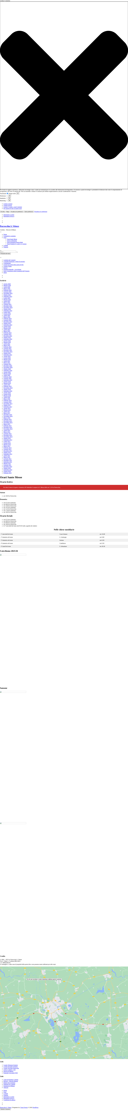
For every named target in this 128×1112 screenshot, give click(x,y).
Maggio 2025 (7, 299)
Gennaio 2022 (7, 348)
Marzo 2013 (6, 446)
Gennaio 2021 (7, 364)
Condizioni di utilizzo (9, 1100)
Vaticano (5, 1087)
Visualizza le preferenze (17, 211)
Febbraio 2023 (7, 332)
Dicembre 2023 (7, 321)
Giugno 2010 (7, 471)
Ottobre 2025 (7, 295)
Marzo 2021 (6, 362)
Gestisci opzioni (7, 204)
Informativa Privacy (8, 216)
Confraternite (7, 263)
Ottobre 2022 (7, 337)
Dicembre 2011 (7, 460)
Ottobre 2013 (7, 438)
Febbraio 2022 (7, 347)
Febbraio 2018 (7, 400)
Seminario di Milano (9, 1086)
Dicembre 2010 (7, 466)
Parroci (5, 268)
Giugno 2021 (7, 358)
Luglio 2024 (6, 312)
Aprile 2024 (6, 315)
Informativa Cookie (8, 214)
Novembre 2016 (7, 416)
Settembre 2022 (7, 339)
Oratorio (5, 247)
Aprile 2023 (6, 329)
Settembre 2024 (7, 310)
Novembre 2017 (7, 403)
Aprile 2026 (6, 287)
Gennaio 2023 (7, 334)
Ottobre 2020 (7, 369)
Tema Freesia (24, 1107)
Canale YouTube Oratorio (10, 1066)
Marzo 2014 (6, 432)
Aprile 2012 (6, 455)
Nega (7, 211)
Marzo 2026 (6, 288)
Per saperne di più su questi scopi (12, 208)
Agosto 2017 (7, 408)
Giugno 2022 (7, 340)
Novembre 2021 (7, 351)
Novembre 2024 (7, 307)
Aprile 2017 (6, 411)
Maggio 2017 (7, 410)
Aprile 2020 (6, 375)
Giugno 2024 (7, 314)
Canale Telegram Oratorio (10, 1065)
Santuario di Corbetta (9, 1084)
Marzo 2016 (6, 418)
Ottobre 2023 (7, 323)
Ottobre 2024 (7, 309)
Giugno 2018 (7, 394)
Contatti (5, 245)
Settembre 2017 (7, 407)
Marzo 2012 (6, 457)
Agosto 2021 (7, 356)
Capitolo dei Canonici (9, 260)
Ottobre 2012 (7, 452)
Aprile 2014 (6, 430)
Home (5, 234)
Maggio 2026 (7, 285)
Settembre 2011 (7, 462)
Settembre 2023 (7, 325)
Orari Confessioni (12, 240)
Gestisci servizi (7, 205)
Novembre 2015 (7, 422)
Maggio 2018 (7, 395)
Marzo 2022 (6, 345)
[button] (64, 95)
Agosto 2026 (7, 284)
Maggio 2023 (7, 328)
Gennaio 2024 (7, 320)
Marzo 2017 (6, 413)
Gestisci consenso (5, 1109)
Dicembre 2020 (7, 366)
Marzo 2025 (6, 303)
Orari (4, 237)
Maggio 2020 (7, 373)
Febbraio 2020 (7, 377)
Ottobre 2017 (7, 405)
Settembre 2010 (7, 470)
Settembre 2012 (7, 454)
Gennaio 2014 (7, 433)
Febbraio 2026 (7, 290)
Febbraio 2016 (7, 419)
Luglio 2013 (6, 441)
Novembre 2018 (7, 388)
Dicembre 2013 (7, 435)
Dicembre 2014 (7, 427)
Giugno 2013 (7, 443)
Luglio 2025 (6, 298)
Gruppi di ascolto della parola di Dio (13, 264)
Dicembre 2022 (7, 336)
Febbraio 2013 (7, 447)
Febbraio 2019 (7, 386)
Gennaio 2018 (7, 402)
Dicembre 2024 (7, 306)
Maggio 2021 (7, 359)
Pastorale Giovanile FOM (10, 1073)
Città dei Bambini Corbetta (10, 1079)
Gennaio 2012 (7, 459)
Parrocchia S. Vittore (9, 226)
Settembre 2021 (7, 355)
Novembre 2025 (7, 293)
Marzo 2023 (6, 331)
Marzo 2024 (6, 317)
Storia (5, 272)
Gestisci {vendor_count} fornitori (12, 207)
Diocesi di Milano (8, 1071)
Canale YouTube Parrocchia (11, 1068)
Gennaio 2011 (7, 465)
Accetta (3, 211)
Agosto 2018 (7, 392)
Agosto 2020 (7, 372)
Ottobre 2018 (7, 389)
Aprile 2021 (6, 361)
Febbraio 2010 (7, 473)
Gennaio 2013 (7, 449)
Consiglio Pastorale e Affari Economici (14, 261)
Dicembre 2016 (7, 414)
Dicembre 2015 (7, 421)
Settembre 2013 (7, 440)
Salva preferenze (29, 211)
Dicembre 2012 (7, 451)
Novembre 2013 (7, 436)
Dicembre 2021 (7, 350)
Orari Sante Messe (12, 239)
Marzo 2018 (6, 399)
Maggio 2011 (7, 463)
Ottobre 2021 (7, 353)
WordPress (35, 1107)
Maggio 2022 (7, 342)
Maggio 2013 (7, 444)
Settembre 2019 (7, 380)
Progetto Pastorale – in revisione (12, 269)
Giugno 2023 (7, 326)
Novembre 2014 (7, 429)
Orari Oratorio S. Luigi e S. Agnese (16, 244)
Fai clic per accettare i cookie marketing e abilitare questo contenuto (44, 979)
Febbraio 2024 (7, 318)
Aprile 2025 (6, 301)
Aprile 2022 (6, 343)
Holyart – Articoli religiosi (10, 1081)
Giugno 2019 (7, 381)
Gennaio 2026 (7, 292)
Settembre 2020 (7, 370)
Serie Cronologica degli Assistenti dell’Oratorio (16, 271)
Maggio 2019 (7, 383)
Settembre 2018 (7, 391)
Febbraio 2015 (7, 425)
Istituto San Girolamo (9, 1083)
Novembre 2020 (7, 367)
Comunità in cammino (9, 236)
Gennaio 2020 (7, 378)
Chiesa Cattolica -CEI (9, 1070)
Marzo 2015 (6, 424)
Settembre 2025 (7, 296)
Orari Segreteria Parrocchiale (15, 242)
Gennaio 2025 (7, 304)
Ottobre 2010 (7, 468)
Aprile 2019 (6, 384)
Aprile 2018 (6, 397)
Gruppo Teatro (7, 266)
